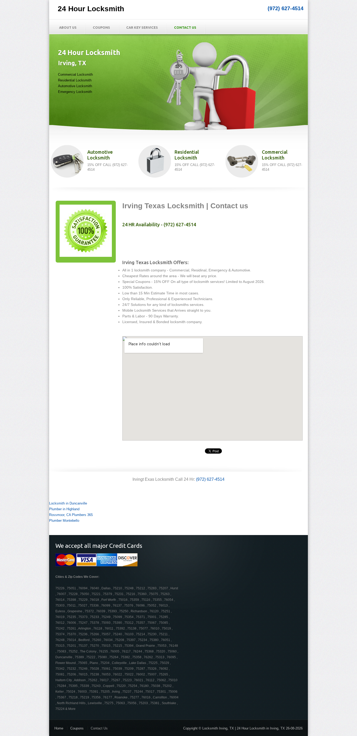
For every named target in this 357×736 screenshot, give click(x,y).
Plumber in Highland (64, 509)
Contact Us (185, 27)
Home (58, 728)
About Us (68, 27)
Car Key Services (142, 27)
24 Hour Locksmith (91, 9)
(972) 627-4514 (285, 8)
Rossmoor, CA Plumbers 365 (71, 515)
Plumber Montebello (64, 521)
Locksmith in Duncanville (68, 503)
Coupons (101, 27)
